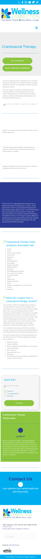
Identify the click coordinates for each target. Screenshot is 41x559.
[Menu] (36, 27)
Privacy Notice (7, 529)
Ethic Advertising (14, 545)
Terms (14, 529)
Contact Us (10, 391)
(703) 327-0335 (7, 527)
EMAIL (29, 498)
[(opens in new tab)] (8, 551)
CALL (11, 498)
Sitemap (19, 529)
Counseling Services (13, 393)
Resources (10, 396)
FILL (20, 498)
